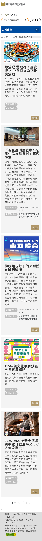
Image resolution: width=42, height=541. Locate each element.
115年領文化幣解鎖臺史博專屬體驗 (21, 367)
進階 (36, 20)
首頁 (6, 15)
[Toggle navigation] (38, 5)
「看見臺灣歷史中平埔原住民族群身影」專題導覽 (22, 153)
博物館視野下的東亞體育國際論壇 (22, 267)
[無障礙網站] (10, 536)
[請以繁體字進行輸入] (25, 20)
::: (2, 15)
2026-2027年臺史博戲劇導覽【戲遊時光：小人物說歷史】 (22, 444)
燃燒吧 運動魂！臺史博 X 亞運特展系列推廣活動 (21, 70)
